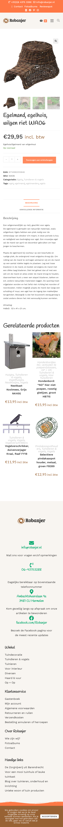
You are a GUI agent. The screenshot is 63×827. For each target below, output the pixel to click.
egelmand (20, 183)
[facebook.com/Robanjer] (31, 618)
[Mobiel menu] (51, 20)
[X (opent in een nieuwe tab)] (26, 10)
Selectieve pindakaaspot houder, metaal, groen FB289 (47, 460)
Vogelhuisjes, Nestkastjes (14, 381)
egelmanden (32, 183)
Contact (18, 6)
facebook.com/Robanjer (31, 623)
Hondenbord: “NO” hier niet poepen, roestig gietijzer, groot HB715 (47, 388)
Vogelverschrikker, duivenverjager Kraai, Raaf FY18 (17, 449)
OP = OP (46, 370)
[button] (55, 41)
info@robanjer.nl (45, 2)
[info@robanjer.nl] (31, 543)
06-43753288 (31, 570)
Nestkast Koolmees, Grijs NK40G (16, 389)
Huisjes (9, 374)
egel (11, 183)
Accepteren (49, 816)
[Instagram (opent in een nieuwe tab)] (37, 10)
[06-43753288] (31, 565)
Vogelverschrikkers (16, 442)
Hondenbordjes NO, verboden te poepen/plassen (46, 365)
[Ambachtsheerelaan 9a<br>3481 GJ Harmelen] (31, 591)
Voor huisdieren (47, 376)
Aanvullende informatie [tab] (31, 210)
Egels (20, 179)
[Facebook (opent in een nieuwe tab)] (30, 10)
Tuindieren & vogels (34, 179)
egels (42, 183)
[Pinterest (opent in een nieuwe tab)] (34, 10)
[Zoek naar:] (57, 20)
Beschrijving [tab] (31, 203)
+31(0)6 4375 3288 (21, 2)
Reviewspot (46, 6)
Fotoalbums (30, 6)
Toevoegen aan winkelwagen (39, 160)
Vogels (24, 382)
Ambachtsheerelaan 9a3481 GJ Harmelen (31, 598)
